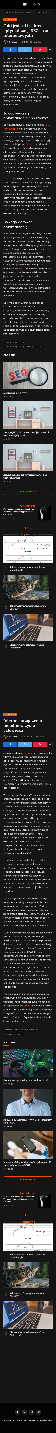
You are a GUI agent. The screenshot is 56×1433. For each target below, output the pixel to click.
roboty (28, 144)
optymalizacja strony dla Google (20, 346)
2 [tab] (28, 527)
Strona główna (9, 12)
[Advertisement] (28, 679)
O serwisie (9, 1421)
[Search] (38, 4)
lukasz (14, 42)
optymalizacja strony (14, 342)
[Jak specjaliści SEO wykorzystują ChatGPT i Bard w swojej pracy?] (28, 415)
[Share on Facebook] (10, 49)
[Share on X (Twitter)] (25, 49)
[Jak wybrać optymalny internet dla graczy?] (28, 1063)
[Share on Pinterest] (40, 49)
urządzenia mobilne (14, 1034)
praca (27, 1005)
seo (40, 346)
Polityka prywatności (40, 1421)
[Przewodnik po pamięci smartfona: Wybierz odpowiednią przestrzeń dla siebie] (45, 514)
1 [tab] (25, 527)
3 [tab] (30, 527)
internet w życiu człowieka (27, 1029)
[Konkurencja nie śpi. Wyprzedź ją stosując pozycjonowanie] (28, 457)
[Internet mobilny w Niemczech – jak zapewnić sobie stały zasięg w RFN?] (28, 1145)
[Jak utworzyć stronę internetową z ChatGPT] (28, 588)
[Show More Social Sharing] (50, 49)
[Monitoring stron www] (28, 375)
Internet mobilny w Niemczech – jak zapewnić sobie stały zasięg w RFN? (27, 1164)
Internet (28, 753)
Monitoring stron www (15, 392)
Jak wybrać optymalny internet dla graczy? (25, 1080)
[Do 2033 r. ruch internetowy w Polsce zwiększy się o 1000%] (28, 1102)
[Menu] (25, 4)
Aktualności (10, 19)
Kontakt (21, 1421)
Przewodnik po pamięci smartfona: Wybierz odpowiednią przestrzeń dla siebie (18, 512)
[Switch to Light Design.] (34, 4)
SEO (21, 268)
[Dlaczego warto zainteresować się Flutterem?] (28, 627)
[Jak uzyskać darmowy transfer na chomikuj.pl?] (28, 549)
